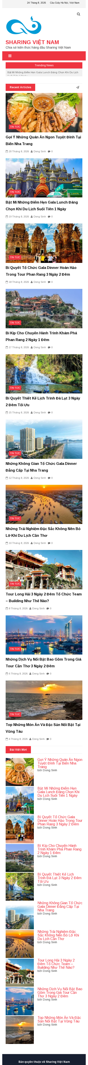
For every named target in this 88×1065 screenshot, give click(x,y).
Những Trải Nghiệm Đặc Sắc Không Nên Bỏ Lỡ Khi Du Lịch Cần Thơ (58, 935)
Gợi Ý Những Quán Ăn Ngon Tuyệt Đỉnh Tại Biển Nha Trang (59, 763)
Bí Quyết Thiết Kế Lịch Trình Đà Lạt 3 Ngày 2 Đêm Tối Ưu (59, 877)
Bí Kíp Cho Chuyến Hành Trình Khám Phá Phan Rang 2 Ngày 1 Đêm (59, 849)
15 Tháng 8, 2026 (19, 412)
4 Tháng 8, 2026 (18, 739)
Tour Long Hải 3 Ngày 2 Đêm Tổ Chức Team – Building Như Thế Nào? (56, 963)
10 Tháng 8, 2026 (19, 543)
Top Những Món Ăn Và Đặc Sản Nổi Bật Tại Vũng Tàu (59, 1019)
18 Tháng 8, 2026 (19, 282)
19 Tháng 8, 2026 (19, 216)
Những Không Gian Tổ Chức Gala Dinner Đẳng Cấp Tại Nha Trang (59, 906)
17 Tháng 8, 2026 (19, 347)
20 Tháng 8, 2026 (19, 151)
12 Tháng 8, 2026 (19, 478)
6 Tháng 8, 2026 (18, 673)
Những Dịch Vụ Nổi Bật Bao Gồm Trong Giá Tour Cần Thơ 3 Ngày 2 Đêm (59, 992)
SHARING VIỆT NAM (32, 42)
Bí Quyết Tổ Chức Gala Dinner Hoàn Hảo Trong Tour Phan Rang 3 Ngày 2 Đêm (59, 820)
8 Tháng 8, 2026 (18, 608)
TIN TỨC (15, 126)
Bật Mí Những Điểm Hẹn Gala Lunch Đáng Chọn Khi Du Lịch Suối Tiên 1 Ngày (58, 791)
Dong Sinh (40, 151)
